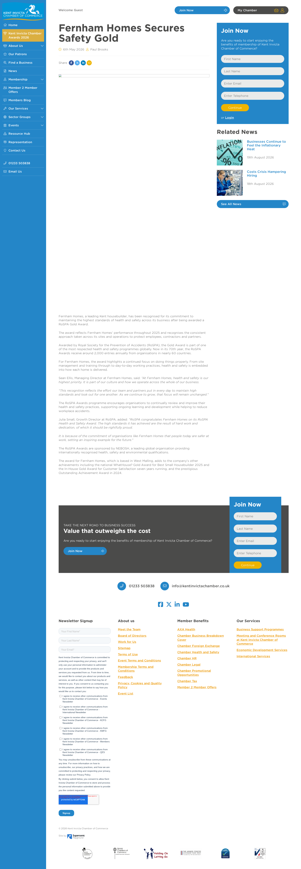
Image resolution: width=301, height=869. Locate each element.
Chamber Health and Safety (198, 652)
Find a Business (20, 62)
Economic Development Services (262, 650)
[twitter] (169, 603)
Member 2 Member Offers (22, 90)
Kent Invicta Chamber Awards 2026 (25, 35)
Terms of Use (128, 654)
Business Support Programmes (260, 629)
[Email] (89, 62)
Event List (125, 693)
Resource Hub (19, 133)
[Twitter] (77, 62)
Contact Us (16, 150)
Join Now (186, 10)
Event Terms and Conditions (139, 660)
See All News (231, 204)
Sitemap (124, 648)
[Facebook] (71, 62)
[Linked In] (83, 62)
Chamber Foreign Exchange (198, 646)
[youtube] (186, 603)
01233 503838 (19, 163)
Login (229, 117)
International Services (253, 656)
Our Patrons (17, 54)
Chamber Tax (187, 681)
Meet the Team (129, 629)
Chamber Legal (189, 664)
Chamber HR (187, 658)
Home (13, 25)
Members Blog (19, 100)
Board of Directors (132, 635)
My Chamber (247, 10)
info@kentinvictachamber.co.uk (201, 586)
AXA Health (186, 629)
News (12, 71)
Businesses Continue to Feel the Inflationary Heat (266, 145)
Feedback (125, 677)
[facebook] (160, 603)
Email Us (15, 171)
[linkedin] (177, 603)
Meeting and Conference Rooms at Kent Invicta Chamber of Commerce (261, 640)
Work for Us (127, 642)
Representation (20, 142)
